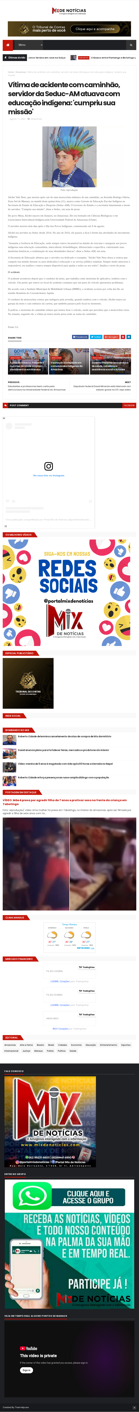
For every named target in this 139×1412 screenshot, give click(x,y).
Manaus (38, 1050)
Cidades (62, 1045)
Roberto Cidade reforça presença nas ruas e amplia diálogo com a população (63, 777)
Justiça (26, 1050)
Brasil (51, 1045)
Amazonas (21, 72)
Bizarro (40, 1045)
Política (61, 1050)
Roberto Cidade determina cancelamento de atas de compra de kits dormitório (64, 736)
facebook (129, 405)
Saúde (73, 1050)
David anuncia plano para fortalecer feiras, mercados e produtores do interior (63, 750)
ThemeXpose (22, 1407)
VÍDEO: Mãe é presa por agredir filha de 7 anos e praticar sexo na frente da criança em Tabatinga (65, 802)
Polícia (50, 1050)
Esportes (38, 57)
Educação (91, 1045)
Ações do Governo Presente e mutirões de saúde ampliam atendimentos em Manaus (27, 366)
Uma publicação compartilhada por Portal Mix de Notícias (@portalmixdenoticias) (49, 519)
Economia (76, 1045)
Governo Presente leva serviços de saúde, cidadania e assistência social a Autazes (110, 366)
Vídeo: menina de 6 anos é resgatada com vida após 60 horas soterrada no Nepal (65, 763)
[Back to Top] (134, 1408)
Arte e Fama (26, 1045)
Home (11, 72)
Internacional (11, 1050)
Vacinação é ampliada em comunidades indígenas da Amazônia (67, 366)
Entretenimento (108, 1045)
